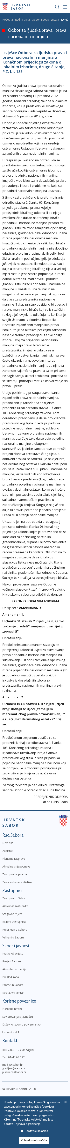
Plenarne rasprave (13, 858)
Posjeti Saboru (11, 961)
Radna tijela (22, 19)
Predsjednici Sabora (14, 929)
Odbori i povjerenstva (45, 19)
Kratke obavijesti (12, 953)
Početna (7, 19)
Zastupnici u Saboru (14, 898)
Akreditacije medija (14, 969)
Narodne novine (12, 1009)
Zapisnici (7, 851)
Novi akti (7, 843)
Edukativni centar (13, 993)
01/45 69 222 (16, 1057)
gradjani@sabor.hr (13, 1068)
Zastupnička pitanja (14, 874)
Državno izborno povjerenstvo (21, 1024)
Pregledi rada (10, 977)
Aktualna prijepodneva (16, 866)
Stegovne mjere (12, 914)
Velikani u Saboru (13, 937)
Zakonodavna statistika (17, 882)
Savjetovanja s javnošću (17, 1016)
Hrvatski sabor (20, 6)
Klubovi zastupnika (14, 922)
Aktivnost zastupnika (15, 906)
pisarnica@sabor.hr (14, 1072)
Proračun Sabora (13, 985)
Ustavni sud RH (11, 1032)
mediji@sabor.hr (12, 1064)
